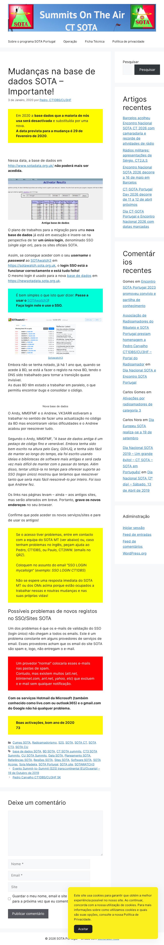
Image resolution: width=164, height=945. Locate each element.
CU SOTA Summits (34, 755)
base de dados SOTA (27, 751)
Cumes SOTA (22, 742)
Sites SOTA (61, 760)
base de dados (79, 276)
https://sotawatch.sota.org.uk (31, 265)
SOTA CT (81, 742)
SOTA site (66, 764)
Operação (70, 41)
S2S (61, 742)
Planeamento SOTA (77, 755)
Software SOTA (81, 760)
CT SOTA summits (69, 751)
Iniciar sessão (134, 528)
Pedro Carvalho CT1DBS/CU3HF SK (37, 777)
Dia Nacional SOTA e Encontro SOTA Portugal (139, 376)
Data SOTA (55, 755)
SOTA (69, 742)
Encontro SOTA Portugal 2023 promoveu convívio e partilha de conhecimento (139, 293)
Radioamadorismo (44, 742)
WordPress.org (134, 553)
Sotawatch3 (55, 357)
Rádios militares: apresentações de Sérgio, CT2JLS (137, 155)
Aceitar (83, 929)
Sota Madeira (28, 764)
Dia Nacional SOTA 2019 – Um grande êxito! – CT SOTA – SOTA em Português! (138, 460)
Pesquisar (131, 62)
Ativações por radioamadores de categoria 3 (137, 404)
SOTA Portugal (48, 764)
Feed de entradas (137, 535)
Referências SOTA (20, 760)
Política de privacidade (128, 41)
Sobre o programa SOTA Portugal (31, 41)
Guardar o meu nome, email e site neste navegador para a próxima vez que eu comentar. (53, 898)
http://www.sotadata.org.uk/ (31, 166)
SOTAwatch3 (41, 260)
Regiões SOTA (43, 760)
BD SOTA (49, 751)
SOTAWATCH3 (84, 764)
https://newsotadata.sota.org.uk (34, 281)
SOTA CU (21, 747)
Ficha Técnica (94, 41)
